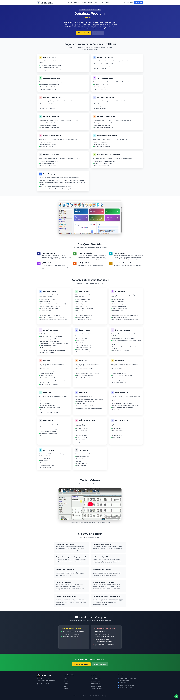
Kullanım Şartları (104, 695)
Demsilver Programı (96, 681)
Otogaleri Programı (96, 686)
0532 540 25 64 (101, 664)
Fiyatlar (90, 2)
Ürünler (84, 2)
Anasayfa (69, 2)
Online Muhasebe (95, 678)
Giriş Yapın (139, 2)
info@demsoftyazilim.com (127, 685)
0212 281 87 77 (124, 682)
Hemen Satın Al (84, 33)
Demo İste (99, 33)
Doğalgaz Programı (96, 688)
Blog (101, 2)
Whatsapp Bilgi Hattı (82, 664)
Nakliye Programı (95, 683)
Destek (96, 2)
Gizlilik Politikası (96, 695)
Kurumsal (76, 2)
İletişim (107, 2)
